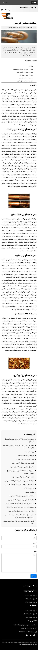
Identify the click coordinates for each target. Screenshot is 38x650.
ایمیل (35, 542)
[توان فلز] (7, 18)
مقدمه (31, 66)
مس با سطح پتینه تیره (26, 75)
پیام (35, 551)
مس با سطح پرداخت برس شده (23, 69)
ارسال (33, 576)
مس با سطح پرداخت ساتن (24, 72)
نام (36, 534)
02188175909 (26, 628)
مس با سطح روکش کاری (25, 81)
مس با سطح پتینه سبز (26, 78)
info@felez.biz (24, 632)
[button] (34, 2)
